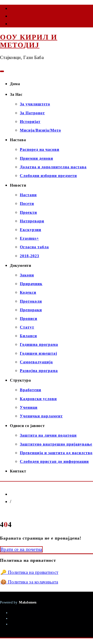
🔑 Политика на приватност (29, 572)
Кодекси (28, 292)
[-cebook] (10, 9)
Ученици (28, 407)
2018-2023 (29, 256)
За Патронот (32, 113)
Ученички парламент (41, 416)
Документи (20, 265)
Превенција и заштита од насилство (56, 453)
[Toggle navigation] (2, 71)
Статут (27, 327)
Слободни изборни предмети (48, 176)
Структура (20, 380)
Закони (27, 275)
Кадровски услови (38, 399)
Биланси (28, 336)
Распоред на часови (39, 149)
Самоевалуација (36, 362)
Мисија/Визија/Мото (40, 130)
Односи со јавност (27, 426)
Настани (28, 195)
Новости (18, 185)
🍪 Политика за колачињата (29, 582)
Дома (15, 84)
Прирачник (31, 284)
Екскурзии (30, 230)
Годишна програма (39, 344)
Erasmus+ (29, 238)
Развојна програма (39, 371)
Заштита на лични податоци (48, 435)
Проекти (28, 212)
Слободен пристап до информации (54, 461)
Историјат (30, 121)
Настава (18, 140)
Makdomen (27, 602)
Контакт (18, 471)
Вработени (30, 390)
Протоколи (31, 301)
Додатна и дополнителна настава (53, 167)
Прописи (28, 318)
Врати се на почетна (21, 549)
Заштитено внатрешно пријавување (56, 444)
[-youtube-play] (10, 17)
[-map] (10, 24)
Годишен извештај (38, 353)
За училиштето (35, 104)
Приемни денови (36, 158)
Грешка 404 (23, 501)
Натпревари (32, 221)
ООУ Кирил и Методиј (28, 41)
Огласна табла (34, 247)
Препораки (31, 310)
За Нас (16, 94)
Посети (27, 203)
